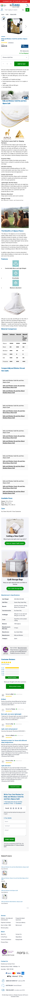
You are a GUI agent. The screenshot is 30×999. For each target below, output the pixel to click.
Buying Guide (19, 939)
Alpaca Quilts (13, 14)
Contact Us (19, 934)
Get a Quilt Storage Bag (15, 588)
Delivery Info (25, 51)
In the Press (4, 937)
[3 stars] (16, 808)
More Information (22, 647)
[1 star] (11, 808)
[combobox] (14, 10)
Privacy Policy (4, 942)
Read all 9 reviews (15, 786)
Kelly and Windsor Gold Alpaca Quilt (9, 890)
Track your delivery (20, 922)
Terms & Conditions (6, 939)
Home (2, 14)
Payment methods (6, 922)
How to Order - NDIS (6, 925)
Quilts (7, 14)
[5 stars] (21, 808)
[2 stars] (13, 808)
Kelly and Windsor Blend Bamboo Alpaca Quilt (11, 901)
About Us (3, 934)
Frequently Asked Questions (20, 919)
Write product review (15, 686)
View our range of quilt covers (15, 543)
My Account (19, 925)
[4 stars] (18, 808)
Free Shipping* (25, 53)
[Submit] (23, 10)
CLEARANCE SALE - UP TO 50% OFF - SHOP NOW (15, 1)
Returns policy (4, 927)
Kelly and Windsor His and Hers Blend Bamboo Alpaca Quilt (15, 867)
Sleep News (19, 937)
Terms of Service (20, 845)
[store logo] (15, 5)
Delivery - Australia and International (7, 919)
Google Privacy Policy (9, 845)
